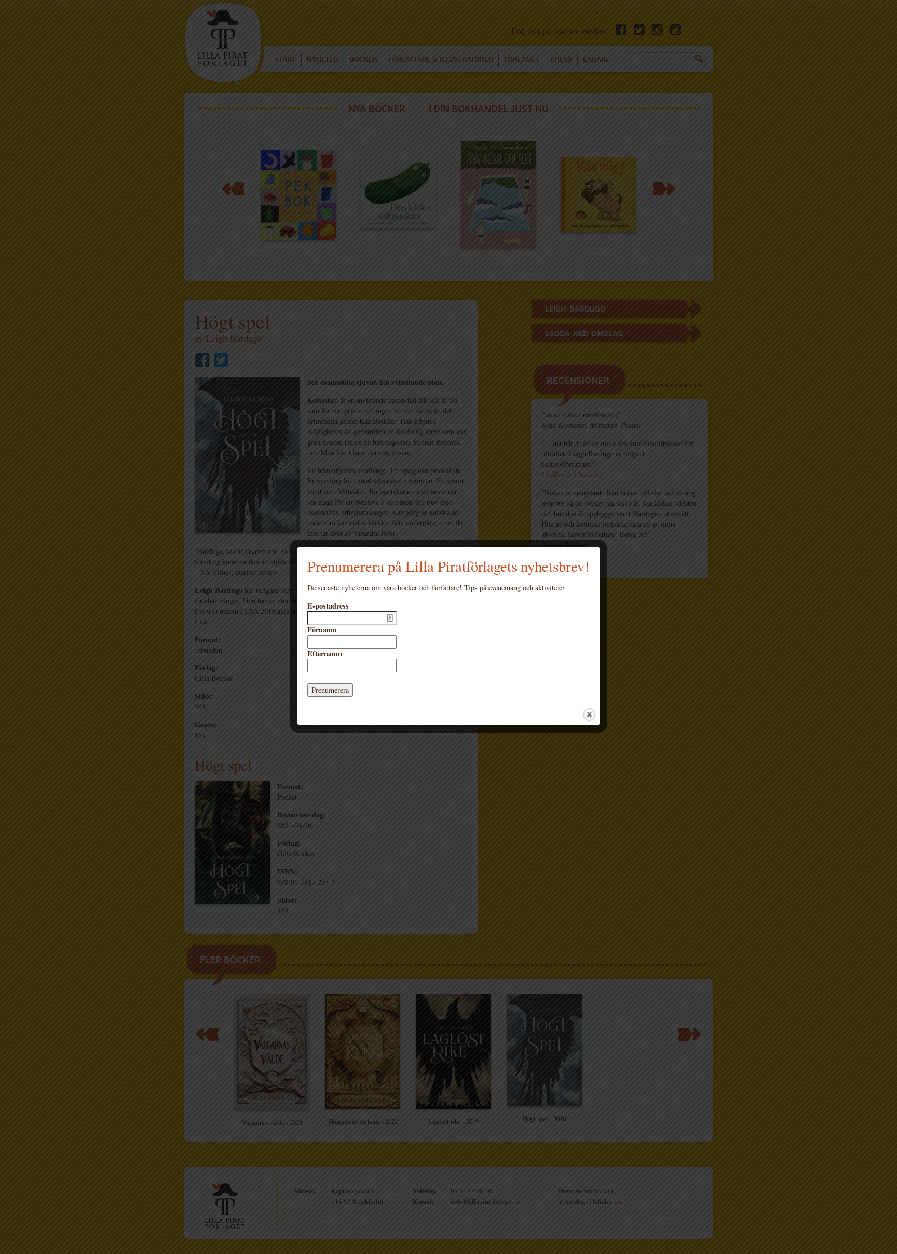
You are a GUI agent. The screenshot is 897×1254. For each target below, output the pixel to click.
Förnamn (322, 630)
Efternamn (324, 654)
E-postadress (328, 606)
